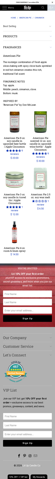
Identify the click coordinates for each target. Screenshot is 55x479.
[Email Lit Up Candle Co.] (35, 456)
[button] (13, 150)
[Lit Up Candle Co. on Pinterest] (24, 456)
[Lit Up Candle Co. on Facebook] (19, 456)
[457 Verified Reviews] (15, 383)
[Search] (44, 7)
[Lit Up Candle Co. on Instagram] (30, 456)
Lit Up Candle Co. (32, 465)
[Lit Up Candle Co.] (27, 8)
